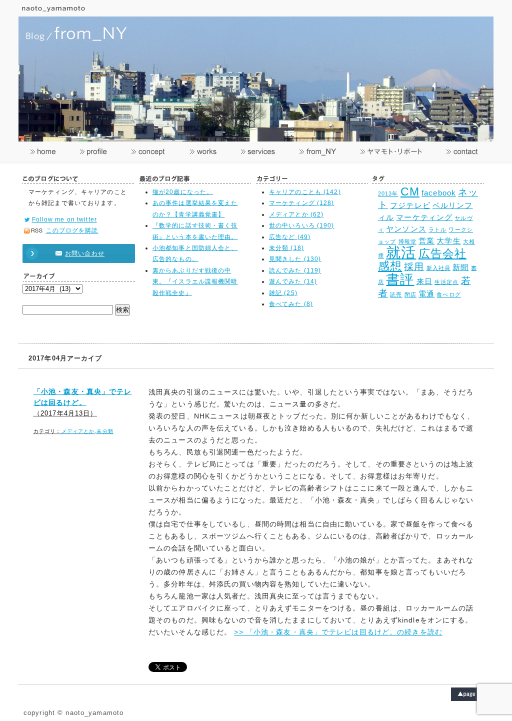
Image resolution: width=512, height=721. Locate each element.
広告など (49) (289, 237)
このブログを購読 (72, 230)
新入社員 (438, 268)
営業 (426, 240)
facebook (439, 192)
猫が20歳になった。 (182, 192)
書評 (400, 279)
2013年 (388, 193)
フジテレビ (410, 205)
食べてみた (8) (291, 304)
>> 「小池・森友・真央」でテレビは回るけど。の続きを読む (338, 632)
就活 (401, 252)
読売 (396, 295)
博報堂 (407, 241)
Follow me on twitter (64, 219)
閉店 (410, 295)
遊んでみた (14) (293, 281)
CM (410, 192)
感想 (390, 266)
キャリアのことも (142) (305, 192)
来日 (424, 281)
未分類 (104, 431)
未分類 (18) (286, 248)
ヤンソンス (406, 228)
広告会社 (442, 254)
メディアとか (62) (296, 214)
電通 (426, 294)
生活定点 (446, 282)
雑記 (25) (283, 293)
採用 (414, 266)
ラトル (437, 229)
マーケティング (424, 217)
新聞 (460, 267)
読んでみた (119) (295, 270)
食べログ (448, 295)
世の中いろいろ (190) (301, 225)
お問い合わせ (84, 253)
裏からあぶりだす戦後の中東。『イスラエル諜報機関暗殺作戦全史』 (195, 281)
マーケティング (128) (301, 203)
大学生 (448, 240)
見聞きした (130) (295, 259)
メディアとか (78, 431)
